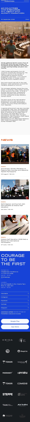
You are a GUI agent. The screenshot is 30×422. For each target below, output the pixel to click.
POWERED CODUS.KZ (8, 313)
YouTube (3, 304)
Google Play (15, 321)
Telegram (4, 307)
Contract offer (7, 312)
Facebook (4, 300)
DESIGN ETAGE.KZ (19, 312)
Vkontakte (4, 293)
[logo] (7, 2)
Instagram (4, 297)
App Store (15, 327)
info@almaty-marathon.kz (9, 271)
